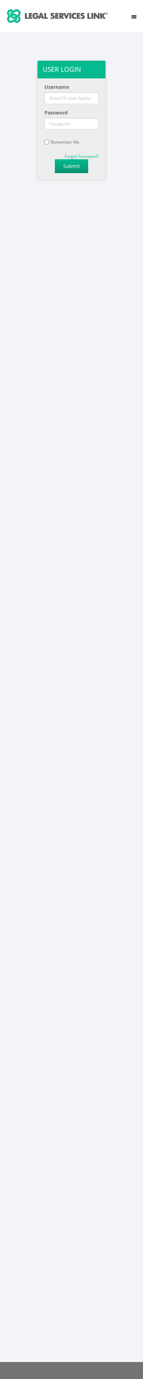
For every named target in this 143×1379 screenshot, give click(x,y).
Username (56, 87)
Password (56, 112)
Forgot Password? (82, 156)
